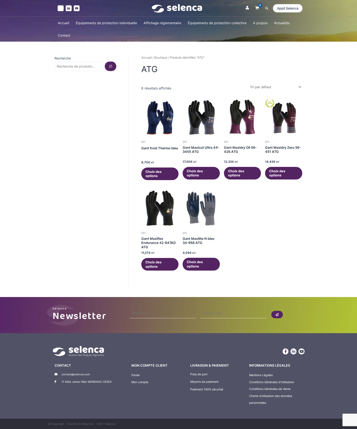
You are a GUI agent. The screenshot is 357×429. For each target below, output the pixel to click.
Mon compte (139, 382)
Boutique (160, 57)
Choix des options (153, 174)
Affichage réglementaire (162, 23)
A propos (260, 23)
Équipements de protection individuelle (106, 23)
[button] (267, 8)
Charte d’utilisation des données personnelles (270, 399)
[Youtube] (77, 8)
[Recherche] (110, 66)
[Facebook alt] (61, 8)
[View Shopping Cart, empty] (257, 8)
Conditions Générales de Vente (269, 389)
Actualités (282, 23)
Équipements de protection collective (217, 23)
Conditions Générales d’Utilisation (271, 382)
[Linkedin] (69, 8)
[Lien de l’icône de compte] (247, 8)
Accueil (63, 23)
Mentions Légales (261, 375)
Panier (135, 375)
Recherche (63, 58)
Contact (64, 35)
